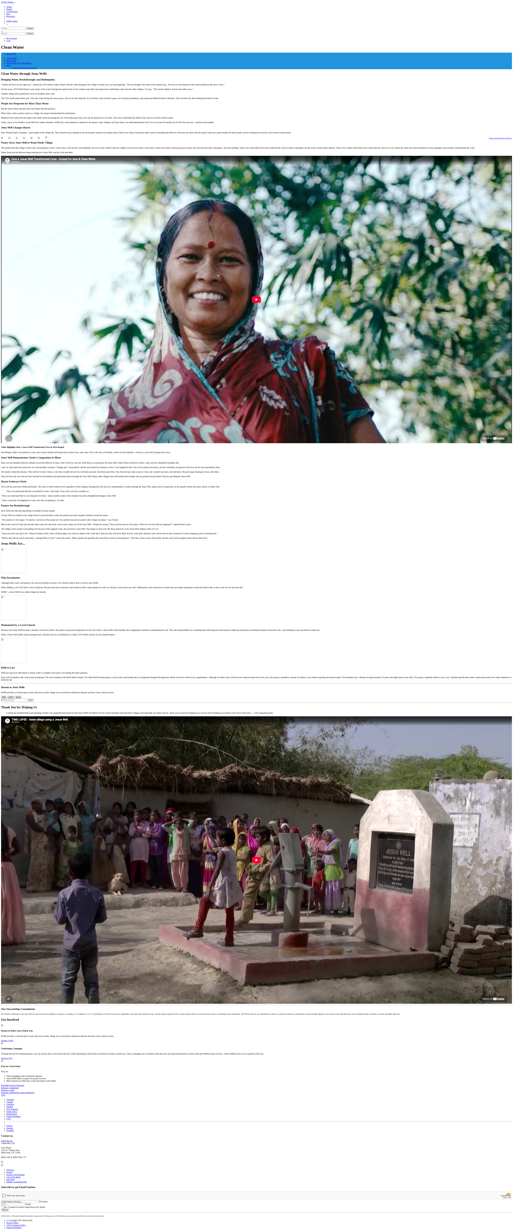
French (9, 1126)
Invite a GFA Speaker (15, 1175)
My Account (11, 38)
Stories (9, 9)
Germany (10, 1104)
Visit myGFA (6, 1058)
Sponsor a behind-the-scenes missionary (18, 1093)
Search (30, 28)
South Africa (11, 1111)
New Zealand (12, 1109)
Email (28, 1204)
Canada (9, 1102)
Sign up (5, 1210)
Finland (9, 1107)
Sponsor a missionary (10, 1088)
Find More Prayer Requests (12, 1085)
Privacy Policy (12, 1223)
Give (8, 41)
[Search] (7, 24)
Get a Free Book (13, 1177)
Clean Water (11, 58)
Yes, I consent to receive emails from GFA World (24, 1207)
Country (44, 1201)
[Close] (2, 31)
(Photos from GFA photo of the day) (500, 138)
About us (10, 1170)
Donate (9, 1172)
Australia (10, 1099)
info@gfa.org (6, 1141)
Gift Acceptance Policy (16, 1225)
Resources (10, 16)
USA (8, 1119)
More (8, 65)
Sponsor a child (7, 1090)
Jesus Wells (11, 54)
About (9, 7)
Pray (8, 14)
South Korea (11, 1114)
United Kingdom (13, 1116)
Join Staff (10, 1179)
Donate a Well (7, 1041)
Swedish (10, 1130)
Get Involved (12, 11)
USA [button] (3, 1095)
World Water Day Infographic (19, 63)
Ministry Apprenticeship (16, 1182)
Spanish (9, 1128)
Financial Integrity (14, 1227)
